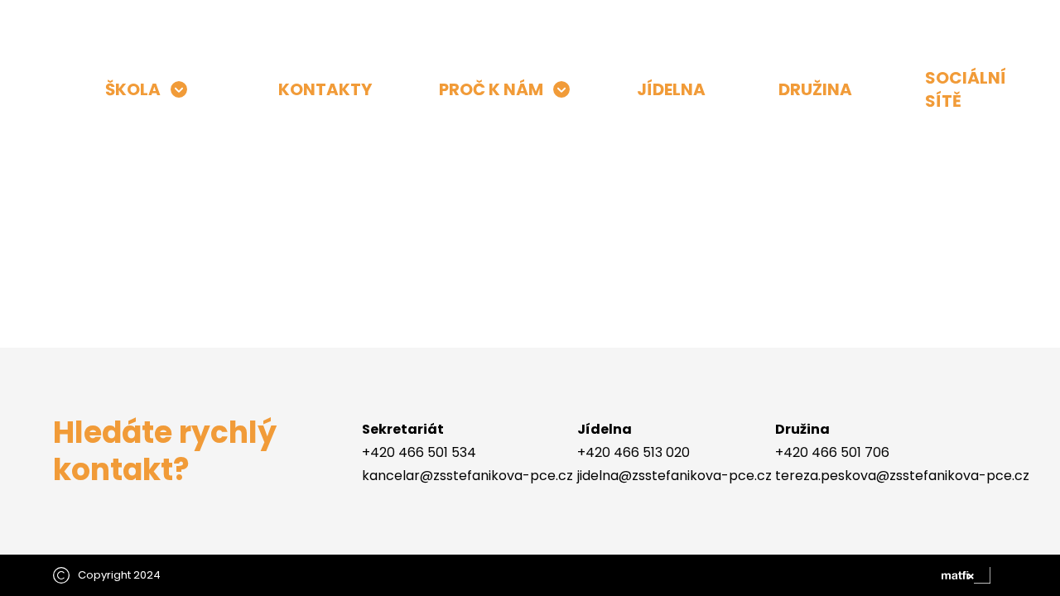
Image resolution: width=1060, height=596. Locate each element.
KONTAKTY (325, 89)
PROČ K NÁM (491, 89)
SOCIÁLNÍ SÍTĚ (965, 89)
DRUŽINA (815, 89)
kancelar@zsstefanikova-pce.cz (467, 475)
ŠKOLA (133, 89)
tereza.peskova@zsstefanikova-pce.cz (902, 475)
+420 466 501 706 (832, 452)
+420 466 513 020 (633, 452)
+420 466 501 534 (419, 452)
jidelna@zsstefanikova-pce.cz (674, 475)
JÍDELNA (671, 89)
